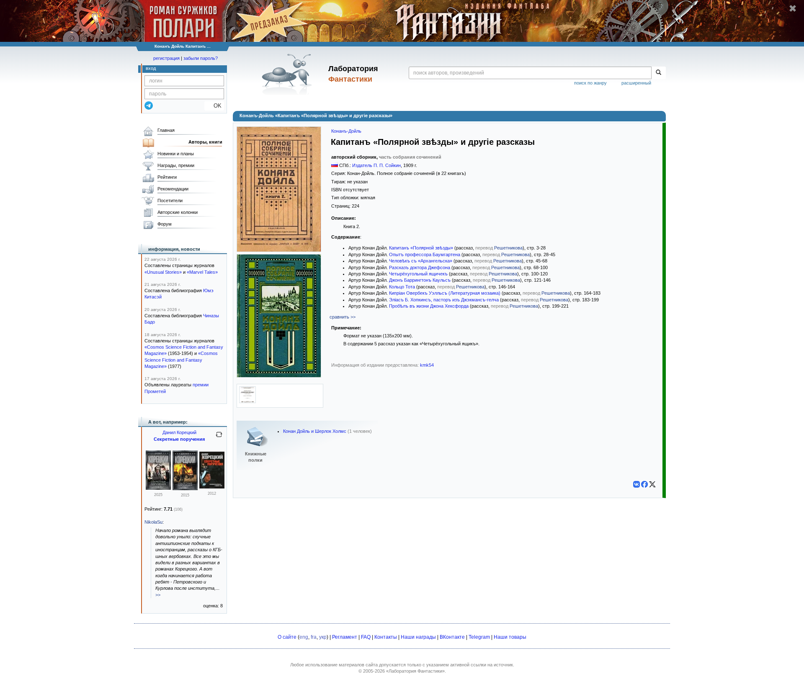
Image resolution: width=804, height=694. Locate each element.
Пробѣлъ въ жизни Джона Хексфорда (429, 305)
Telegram (479, 637)
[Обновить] (219, 437)
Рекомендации (172, 188)
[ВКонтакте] (636, 484)
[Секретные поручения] (158, 488)
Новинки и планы (175, 153)
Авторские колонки (177, 212)
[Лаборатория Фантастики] (288, 74)
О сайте (287, 637)
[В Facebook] (644, 484)
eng (303, 637)
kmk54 (427, 365)
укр (323, 637)
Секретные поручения (179, 439)
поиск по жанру (590, 82)
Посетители (170, 200)
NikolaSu (153, 521)
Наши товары (510, 637)
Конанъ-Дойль (346, 131)
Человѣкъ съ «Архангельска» (420, 260)
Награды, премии (175, 165)
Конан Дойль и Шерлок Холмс (314, 431)
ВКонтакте (452, 637)
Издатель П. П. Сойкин (376, 165)
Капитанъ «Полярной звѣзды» (421, 247)
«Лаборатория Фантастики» (415, 670)
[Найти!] (658, 73)
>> (157, 594)
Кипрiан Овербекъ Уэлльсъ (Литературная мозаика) (444, 293)
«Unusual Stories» (163, 272)
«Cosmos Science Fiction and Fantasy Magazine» (181, 360)
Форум (164, 223)
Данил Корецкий (179, 432)
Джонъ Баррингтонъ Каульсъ (420, 280)
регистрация (166, 58)
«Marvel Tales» (202, 272)
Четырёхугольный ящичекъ (418, 273)
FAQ (366, 637)
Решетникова (508, 247)
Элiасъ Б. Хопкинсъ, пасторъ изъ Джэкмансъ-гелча (444, 299)
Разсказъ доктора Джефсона (419, 267)
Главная (166, 130)
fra (314, 637)
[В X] (652, 484)
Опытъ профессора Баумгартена (424, 254)
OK (214, 106)
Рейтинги (167, 177)
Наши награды (418, 637)
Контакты (385, 637)
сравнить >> (343, 316)
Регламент (344, 637)
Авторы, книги (205, 141)
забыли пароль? (200, 58)
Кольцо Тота (402, 286)
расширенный (636, 82)
